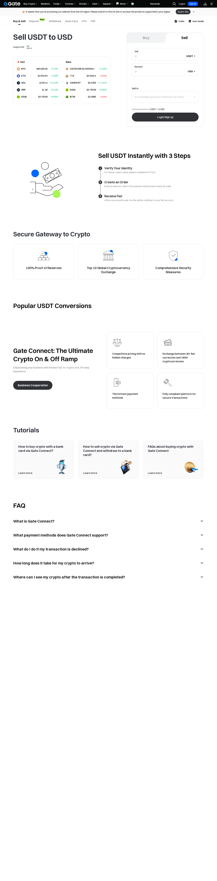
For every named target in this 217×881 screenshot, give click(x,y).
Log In (182, 4)
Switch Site (183, 11)
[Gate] (12, 4)
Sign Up (193, 4)
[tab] (19, 21)
